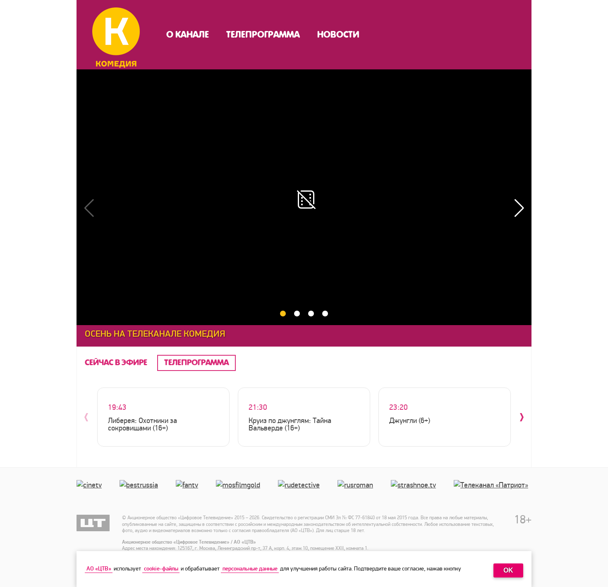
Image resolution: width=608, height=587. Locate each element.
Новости (338, 35)
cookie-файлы (161, 568)
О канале (187, 35)
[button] (519, 208)
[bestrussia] (140, 493)
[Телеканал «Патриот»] (492, 493)
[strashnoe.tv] (415, 493)
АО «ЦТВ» (98, 568)
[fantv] (188, 493)
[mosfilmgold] (239, 493)
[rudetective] (300, 493)
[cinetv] (91, 493)
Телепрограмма (263, 35)
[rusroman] (357, 493)
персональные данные (250, 568)
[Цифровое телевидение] (93, 523)
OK (508, 570)
